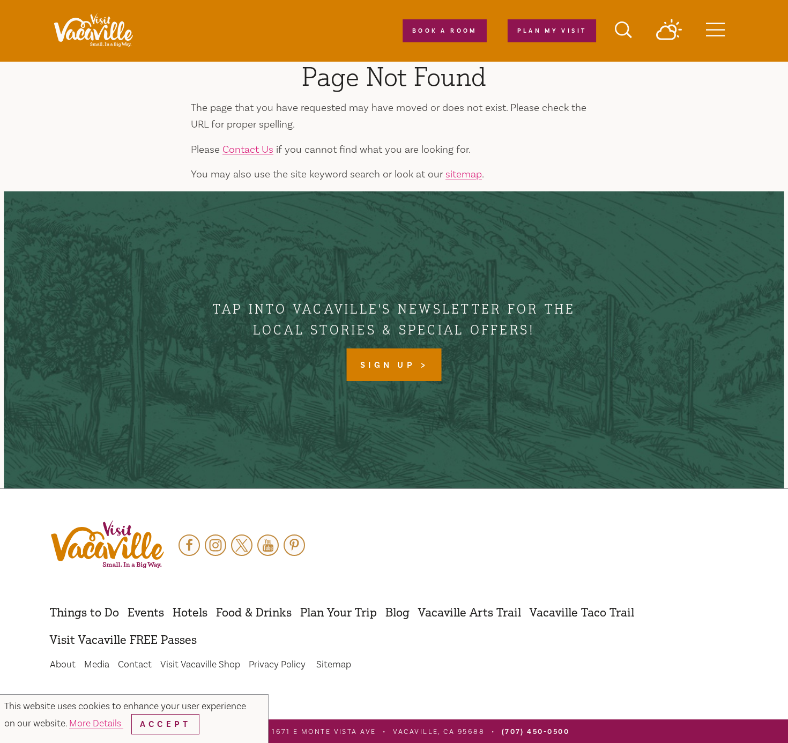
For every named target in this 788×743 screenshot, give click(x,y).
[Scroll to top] (745, 713)
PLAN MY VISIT (551, 31)
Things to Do (84, 612)
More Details (96, 723)
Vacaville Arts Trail (469, 612)
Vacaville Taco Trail (582, 612)
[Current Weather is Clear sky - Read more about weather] (669, 31)
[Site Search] (623, 31)
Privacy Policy (277, 664)
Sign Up (390, 365)
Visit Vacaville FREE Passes (123, 639)
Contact (135, 664)
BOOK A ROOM (444, 31)
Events (146, 612)
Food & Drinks (254, 612)
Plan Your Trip (338, 612)
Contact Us (247, 149)
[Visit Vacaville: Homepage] (93, 31)
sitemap (463, 174)
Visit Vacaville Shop (200, 664)
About (63, 664)
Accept (165, 724)
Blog (397, 612)
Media (96, 664)
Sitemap (333, 664)
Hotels (190, 612)
